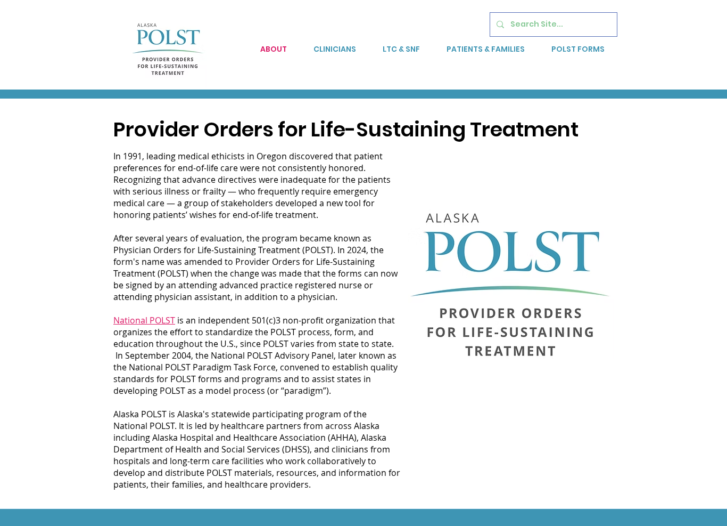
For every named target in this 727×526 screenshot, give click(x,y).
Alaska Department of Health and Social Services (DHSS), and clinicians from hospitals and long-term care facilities (251, 449)
